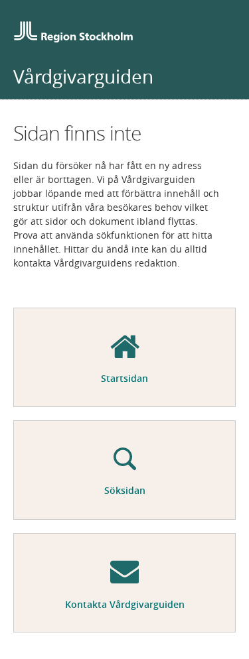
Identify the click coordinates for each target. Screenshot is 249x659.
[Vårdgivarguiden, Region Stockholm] (73, 33)
